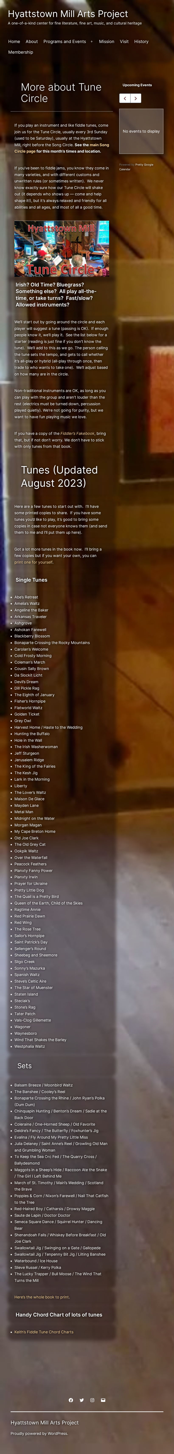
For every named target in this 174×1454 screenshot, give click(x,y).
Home (14, 41)
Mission (106, 41)
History (141, 41)
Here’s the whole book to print (41, 1297)
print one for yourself (33, 562)
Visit (124, 41)
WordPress (57, 1433)
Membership (20, 52)
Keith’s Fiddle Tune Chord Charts (43, 1332)
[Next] (135, 98)
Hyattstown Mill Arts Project (68, 13)
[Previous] (124, 98)
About (32, 41)
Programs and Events (65, 41)
